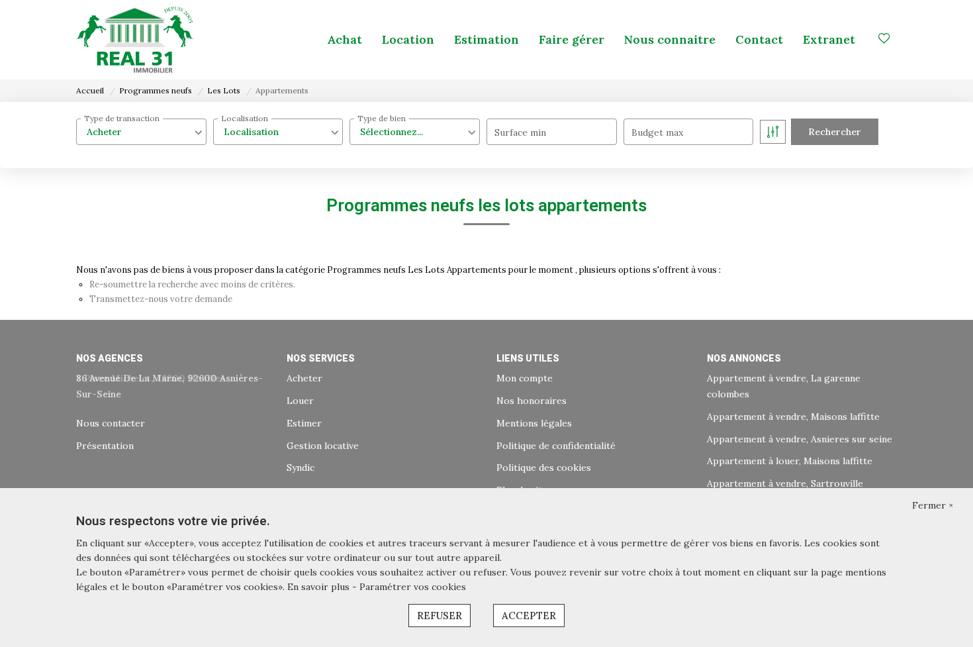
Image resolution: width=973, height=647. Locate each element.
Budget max (657, 132)
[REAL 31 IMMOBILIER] (134, 40)
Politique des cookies (543, 467)
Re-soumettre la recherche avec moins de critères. (192, 284)
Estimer (304, 423)
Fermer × (932, 505)
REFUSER (439, 615)
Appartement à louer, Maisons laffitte (789, 461)
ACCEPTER (529, 615)
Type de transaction (122, 118)
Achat (344, 39)
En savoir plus (319, 587)
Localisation (244, 118)
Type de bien (381, 118)
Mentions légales (534, 423)
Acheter (304, 378)
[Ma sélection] (884, 39)
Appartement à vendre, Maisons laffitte (793, 417)
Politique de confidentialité (556, 446)
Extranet (829, 39)
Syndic (300, 467)
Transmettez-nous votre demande (160, 299)
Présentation (105, 446)
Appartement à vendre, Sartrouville (785, 483)
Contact (759, 39)
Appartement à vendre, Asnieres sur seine (799, 439)
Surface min (520, 132)
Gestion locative (323, 446)
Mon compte (524, 378)
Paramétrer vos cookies (412, 587)
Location (408, 39)
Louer (300, 401)
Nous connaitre (670, 39)
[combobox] (141, 131)
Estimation (486, 39)
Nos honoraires (531, 401)
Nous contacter (110, 423)
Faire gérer (571, 39)
